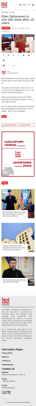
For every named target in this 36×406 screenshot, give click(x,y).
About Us (5, 357)
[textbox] (18, 20)
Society (5, 28)
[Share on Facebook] (4, 55)
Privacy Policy (7, 353)
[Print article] (4, 65)
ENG (20, 5)
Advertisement (7, 365)
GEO (24, 5)
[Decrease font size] (9, 65)
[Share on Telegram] (24, 55)
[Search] (29, 4)
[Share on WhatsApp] (19, 55)
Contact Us (6, 361)
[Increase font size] (18, 65)
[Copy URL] (4, 60)
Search (30, 14)
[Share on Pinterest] (14, 55)
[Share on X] (9, 55)
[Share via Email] (28, 55)
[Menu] (33, 5)
